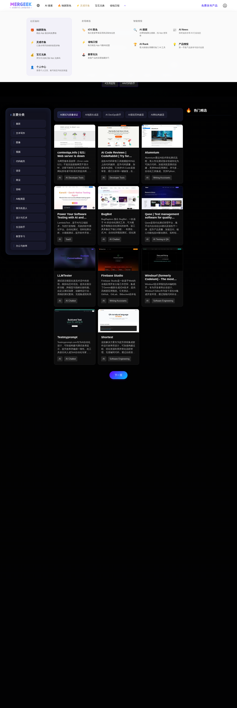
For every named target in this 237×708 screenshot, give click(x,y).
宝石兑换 (100, 5)
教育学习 (20, 236)
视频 (18, 152)
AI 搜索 (49, 5)
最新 (18, 123)
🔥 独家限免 (64, 5)
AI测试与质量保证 (69, 114)
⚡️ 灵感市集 (83, 5)
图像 (18, 142)
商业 (18, 180)
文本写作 (20, 133)
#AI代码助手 (128, 83)
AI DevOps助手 (113, 114)
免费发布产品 (209, 5)
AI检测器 (20, 199)
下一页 (118, 375)
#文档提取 (110, 83)
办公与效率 (21, 246)
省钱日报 (114, 5)
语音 (18, 170)
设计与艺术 (21, 217)
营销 (18, 189)
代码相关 (20, 161)
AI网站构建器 (157, 114)
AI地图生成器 (92, 114)
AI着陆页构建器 (136, 114)
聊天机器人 (21, 208)
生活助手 (20, 227)
